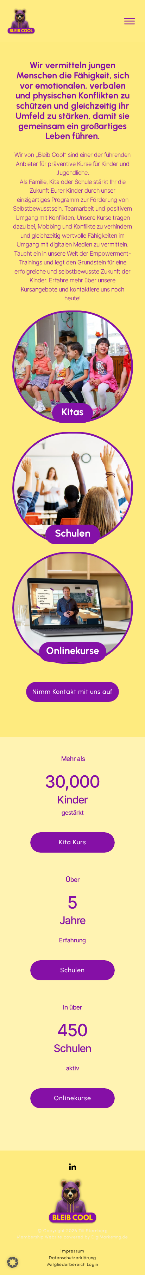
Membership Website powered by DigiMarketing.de (72, 1237)
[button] (12, 1262)
